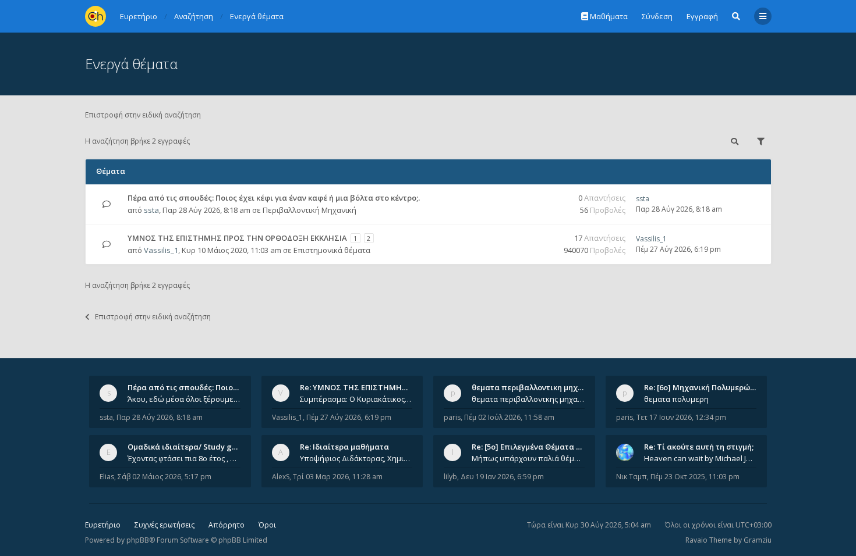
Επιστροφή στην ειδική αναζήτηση (143, 115)
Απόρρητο (226, 525)
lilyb (450, 477)
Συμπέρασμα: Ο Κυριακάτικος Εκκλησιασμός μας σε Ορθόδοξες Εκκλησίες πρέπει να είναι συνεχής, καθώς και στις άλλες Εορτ (356, 399)
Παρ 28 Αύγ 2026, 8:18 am (159, 417)
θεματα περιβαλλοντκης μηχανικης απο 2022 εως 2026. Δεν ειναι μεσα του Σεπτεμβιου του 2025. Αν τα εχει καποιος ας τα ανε (528, 399)
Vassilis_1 (161, 250)
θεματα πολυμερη (676, 399)
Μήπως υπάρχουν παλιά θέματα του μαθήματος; (528, 458)
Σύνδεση (657, 16)
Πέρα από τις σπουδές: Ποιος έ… (188, 387)
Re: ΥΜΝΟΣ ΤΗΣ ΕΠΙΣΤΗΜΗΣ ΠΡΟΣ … (368, 387)
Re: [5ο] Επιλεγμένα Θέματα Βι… (530, 446)
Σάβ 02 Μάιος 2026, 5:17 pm (164, 477)
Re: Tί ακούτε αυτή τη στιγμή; (699, 446)
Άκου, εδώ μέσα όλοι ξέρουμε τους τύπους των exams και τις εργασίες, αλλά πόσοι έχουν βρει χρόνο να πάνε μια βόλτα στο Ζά (184, 399)
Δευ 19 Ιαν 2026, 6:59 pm (502, 477)
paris (452, 417)
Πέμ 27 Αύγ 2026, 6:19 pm (348, 417)
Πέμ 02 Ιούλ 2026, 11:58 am (509, 417)
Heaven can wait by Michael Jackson (700, 458)
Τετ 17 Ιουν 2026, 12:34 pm (681, 417)
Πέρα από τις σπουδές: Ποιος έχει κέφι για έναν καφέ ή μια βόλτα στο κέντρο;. (274, 198)
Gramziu (758, 540)
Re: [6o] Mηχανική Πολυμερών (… (704, 387)
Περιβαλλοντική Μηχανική (309, 210)
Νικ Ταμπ (631, 477)
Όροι (267, 525)
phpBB (137, 540)
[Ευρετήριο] (95, 16)
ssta (151, 210)
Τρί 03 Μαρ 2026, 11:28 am (338, 477)
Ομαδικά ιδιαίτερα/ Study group (188, 446)
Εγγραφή (702, 16)
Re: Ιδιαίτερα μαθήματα (344, 446)
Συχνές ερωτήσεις (164, 525)
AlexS (280, 477)
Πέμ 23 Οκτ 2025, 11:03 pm (695, 477)
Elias (107, 477)
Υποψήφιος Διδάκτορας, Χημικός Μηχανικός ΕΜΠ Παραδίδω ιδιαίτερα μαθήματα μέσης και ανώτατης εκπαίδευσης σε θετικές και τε (356, 458)
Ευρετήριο (103, 525)
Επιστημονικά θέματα (331, 250)
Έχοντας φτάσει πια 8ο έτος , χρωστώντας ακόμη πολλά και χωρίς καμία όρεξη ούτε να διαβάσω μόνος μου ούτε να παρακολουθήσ (184, 458)
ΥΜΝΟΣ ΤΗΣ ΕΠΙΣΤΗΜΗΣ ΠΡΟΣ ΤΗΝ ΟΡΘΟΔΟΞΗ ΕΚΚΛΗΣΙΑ (237, 238)
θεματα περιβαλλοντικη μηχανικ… (536, 387)
